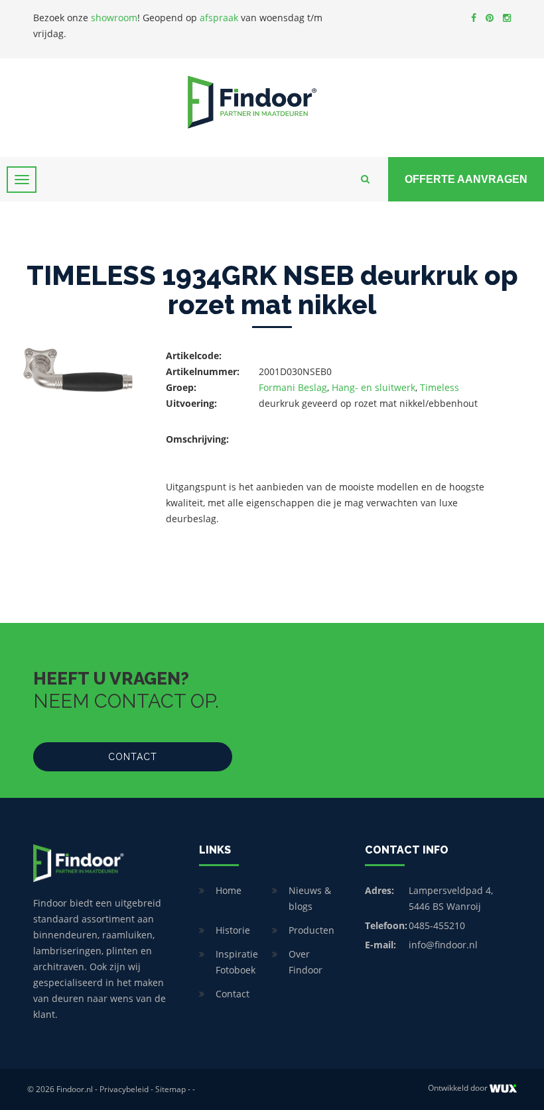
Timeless (439, 387)
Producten (311, 930)
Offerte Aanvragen (466, 179)
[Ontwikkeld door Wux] (503, 1088)
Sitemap (170, 1089)
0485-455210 (437, 925)
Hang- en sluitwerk (373, 387)
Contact (132, 756)
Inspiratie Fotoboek (237, 962)
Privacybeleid (124, 1089)
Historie (233, 930)
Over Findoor (305, 962)
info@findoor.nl (443, 944)
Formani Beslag (293, 387)
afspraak (219, 17)
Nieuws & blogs (310, 898)
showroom (114, 17)
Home (228, 890)
